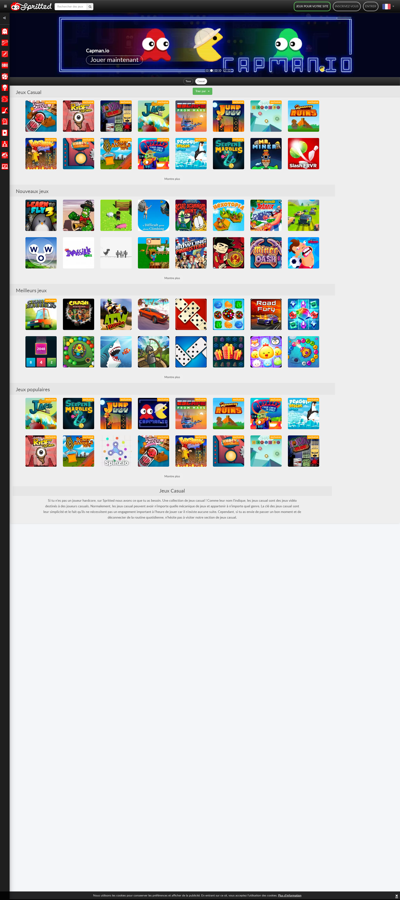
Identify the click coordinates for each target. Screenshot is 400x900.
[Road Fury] (266, 314)
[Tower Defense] (153, 351)
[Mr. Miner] (266, 153)
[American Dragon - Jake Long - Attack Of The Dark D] (228, 252)
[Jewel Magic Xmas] (228, 351)
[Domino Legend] (191, 314)
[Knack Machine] (78, 153)
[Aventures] (4, 54)
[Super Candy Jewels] (228, 314)
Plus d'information (289, 895)
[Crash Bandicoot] (78, 314)
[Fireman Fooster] (41, 153)
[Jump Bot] (228, 116)
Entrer (370, 6)
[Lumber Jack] (153, 116)
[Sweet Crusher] (41, 116)
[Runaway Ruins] (303, 116)
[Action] (4, 43)
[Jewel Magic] (303, 314)
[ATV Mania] (116, 314)
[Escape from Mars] (191, 116)
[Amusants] (4, 155)
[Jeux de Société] (4, 121)
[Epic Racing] (303, 215)
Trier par (200, 91)
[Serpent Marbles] (228, 153)
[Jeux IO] (4, 166)
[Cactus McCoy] (78, 215)
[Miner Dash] (266, 252)
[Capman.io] (153, 413)
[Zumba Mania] (78, 351)
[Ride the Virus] (78, 116)
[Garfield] (191, 215)
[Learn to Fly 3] (41, 215)
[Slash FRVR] (303, 153)
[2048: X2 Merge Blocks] (41, 351)
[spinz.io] (116, 451)
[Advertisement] (366, 163)
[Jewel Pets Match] (266, 351)
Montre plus (172, 179)
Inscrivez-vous (347, 6)
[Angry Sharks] (116, 351)
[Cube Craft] (153, 252)
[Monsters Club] (116, 116)
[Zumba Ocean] (303, 351)
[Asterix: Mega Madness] (266, 215)
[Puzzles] (4, 99)
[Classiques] (4, 31)
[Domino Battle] (191, 351)
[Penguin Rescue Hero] (191, 153)
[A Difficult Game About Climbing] (153, 215)
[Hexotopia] (228, 215)
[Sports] (4, 76)
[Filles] (4, 110)
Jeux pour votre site (312, 6)
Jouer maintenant (114, 60)
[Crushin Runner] (41, 314)
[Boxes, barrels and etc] (116, 153)
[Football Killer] (303, 252)
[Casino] (4, 133)
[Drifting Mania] (153, 314)
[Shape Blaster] (266, 116)
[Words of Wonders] (41, 252)
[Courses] (4, 65)
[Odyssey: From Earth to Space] (153, 153)
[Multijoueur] (4, 144)
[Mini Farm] (116, 215)
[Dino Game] (116, 252)
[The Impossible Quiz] (78, 252)
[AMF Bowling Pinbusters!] (191, 252)
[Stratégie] (4, 88)
